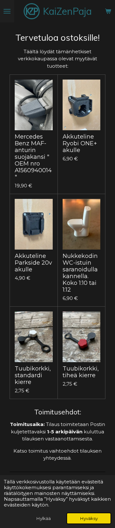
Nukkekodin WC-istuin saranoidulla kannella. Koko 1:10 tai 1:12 (80, 273)
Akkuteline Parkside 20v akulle (33, 263)
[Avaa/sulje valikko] (7, 11)
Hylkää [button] (43, 518)
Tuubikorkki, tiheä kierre (81, 372)
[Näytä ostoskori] (108, 11)
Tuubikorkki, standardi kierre (33, 375)
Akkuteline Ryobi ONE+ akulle (80, 143)
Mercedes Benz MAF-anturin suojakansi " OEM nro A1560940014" (33, 157)
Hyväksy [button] (89, 518)
